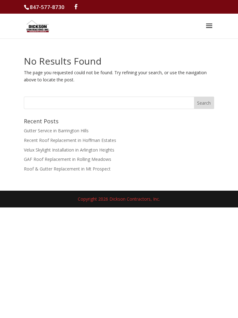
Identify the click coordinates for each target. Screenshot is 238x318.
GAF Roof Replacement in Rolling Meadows (67, 159)
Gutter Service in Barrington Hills (56, 131)
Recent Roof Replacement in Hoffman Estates (70, 140)
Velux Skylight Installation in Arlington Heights (69, 150)
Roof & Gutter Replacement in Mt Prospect (67, 169)
